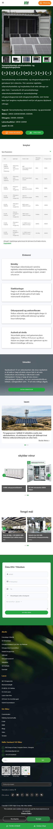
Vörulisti (4, 736)
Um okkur (5, 709)
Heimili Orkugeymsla (8, 651)
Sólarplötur (5, 662)
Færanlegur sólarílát (8, 637)
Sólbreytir (4, 655)
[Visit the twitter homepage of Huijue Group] (32, 795)
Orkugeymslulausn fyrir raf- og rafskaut (14, 644)
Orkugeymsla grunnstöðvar (10, 648)
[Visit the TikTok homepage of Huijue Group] (13, 795)
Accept (38, 819)
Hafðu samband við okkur (12, 742)
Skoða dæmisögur (26, 389)
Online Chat (40, 826)
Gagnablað (7, 243)
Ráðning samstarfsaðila (9, 718)
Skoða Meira (43, 441)
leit (43, 760)
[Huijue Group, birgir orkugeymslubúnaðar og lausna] (26, 3)
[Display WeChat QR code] (42, 795)
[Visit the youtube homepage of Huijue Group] (17, 795)
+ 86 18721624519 (10, 754)
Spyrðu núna (26, 612)
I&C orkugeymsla (7, 681)
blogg (3, 728)
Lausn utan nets (7, 695)
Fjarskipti (4, 669)
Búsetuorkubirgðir (7, 684)
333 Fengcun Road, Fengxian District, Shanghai (19, 747)
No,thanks (15, 819)
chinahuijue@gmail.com (12, 751)
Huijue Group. (17, 805)
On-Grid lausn (6, 692)
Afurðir (4, 632)
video (3, 732)
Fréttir (3, 721)
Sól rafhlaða (5, 666)
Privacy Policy (26, 813)
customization (6, 714)
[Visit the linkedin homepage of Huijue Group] (27, 795)
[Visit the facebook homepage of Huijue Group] (22, 795)
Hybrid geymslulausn (8, 702)
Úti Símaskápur (6, 641)
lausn (4, 676)
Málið (3, 725)
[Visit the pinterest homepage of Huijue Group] (37, 795)
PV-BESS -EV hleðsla (8, 688)
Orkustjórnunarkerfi (7, 658)
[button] (49, 475)
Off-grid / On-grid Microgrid (10, 699)
